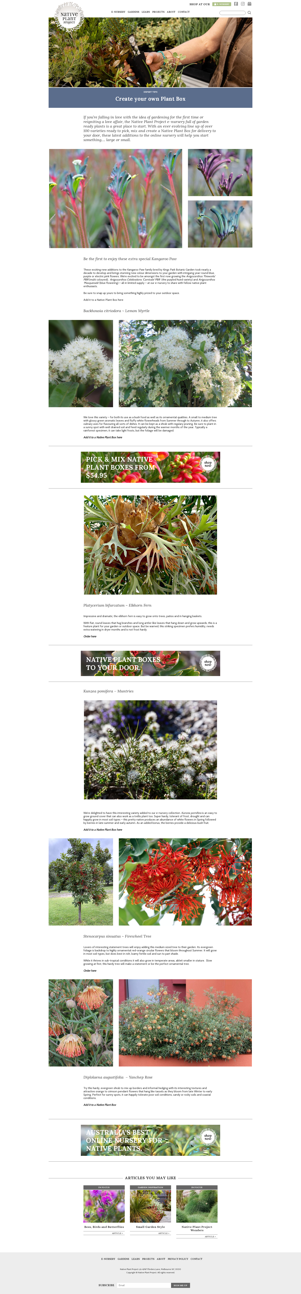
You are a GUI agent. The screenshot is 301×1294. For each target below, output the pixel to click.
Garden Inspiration (150, 1187)
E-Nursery (108, 1259)
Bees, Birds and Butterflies (104, 1227)
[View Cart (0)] (249, 4)
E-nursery (118, 12)
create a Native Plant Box (168, 130)
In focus (104, 1187)
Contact (184, 12)
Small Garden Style (150, 1227)
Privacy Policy (178, 1259)
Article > (117, 1233)
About (171, 12)
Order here (89, 970)
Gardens (133, 12)
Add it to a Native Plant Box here (103, 299)
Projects (158, 12)
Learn (146, 12)
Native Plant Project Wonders (197, 1228)
